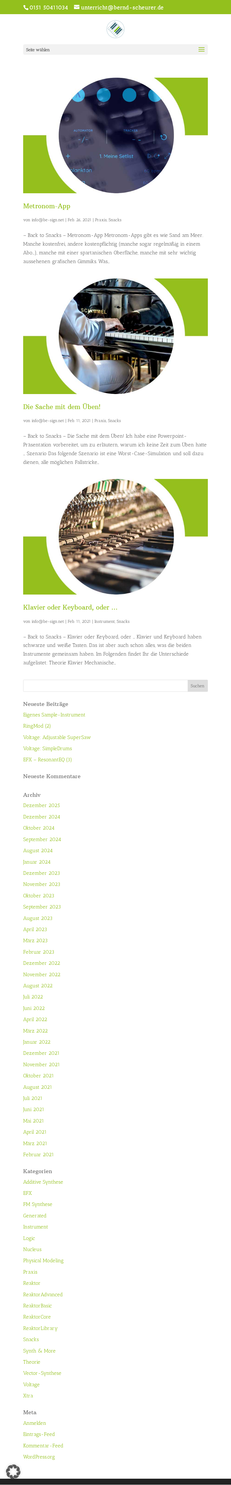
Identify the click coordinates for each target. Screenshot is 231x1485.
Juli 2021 (32, 1098)
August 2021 (37, 1087)
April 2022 (35, 1019)
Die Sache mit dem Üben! (61, 407)
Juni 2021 (33, 1109)
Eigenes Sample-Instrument (54, 715)
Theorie (31, 1362)
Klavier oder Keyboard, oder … (70, 607)
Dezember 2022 (41, 963)
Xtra (28, 1396)
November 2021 (41, 1064)
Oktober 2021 (38, 1076)
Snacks (115, 219)
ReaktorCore (37, 1317)
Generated (35, 1216)
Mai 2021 (33, 1121)
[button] (13, 1472)
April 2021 (35, 1132)
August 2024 (38, 850)
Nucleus (32, 1249)
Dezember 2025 (41, 805)
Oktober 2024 (38, 828)
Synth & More (39, 1351)
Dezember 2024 (41, 817)
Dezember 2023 (41, 873)
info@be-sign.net (48, 219)
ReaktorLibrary (40, 1328)
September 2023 (42, 907)
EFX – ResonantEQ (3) (47, 759)
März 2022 (35, 1031)
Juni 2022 (34, 1008)
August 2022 (38, 986)
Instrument (104, 621)
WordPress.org (39, 1457)
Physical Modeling (43, 1260)
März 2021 (35, 1143)
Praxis (101, 219)
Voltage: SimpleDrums (47, 748)
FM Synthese (37, 1204)
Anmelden (34, 1423)
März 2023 (35, 940)
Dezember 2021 (41, 1053)
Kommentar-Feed (43, 1446)
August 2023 (38, 918)
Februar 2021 (38, 1154)
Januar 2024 (37, 862)
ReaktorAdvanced (43, 1294)
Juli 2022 (33, 997)
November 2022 (41, 974)
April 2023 (35, 929)
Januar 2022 (37, 1042)
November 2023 (41, 884)
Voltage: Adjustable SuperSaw (57, 737)
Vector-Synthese (42, 1373)
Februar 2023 (38, 952)
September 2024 (42, 839)
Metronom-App (46, 206)
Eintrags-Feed (39, 1434)
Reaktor (32, 1283)
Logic (29, 1238)
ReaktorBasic (37, 1306)
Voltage (31, 1384)
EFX (27, 1193)
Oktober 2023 (38, 896)
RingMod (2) (37, 726)
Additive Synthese (43, 1182)
